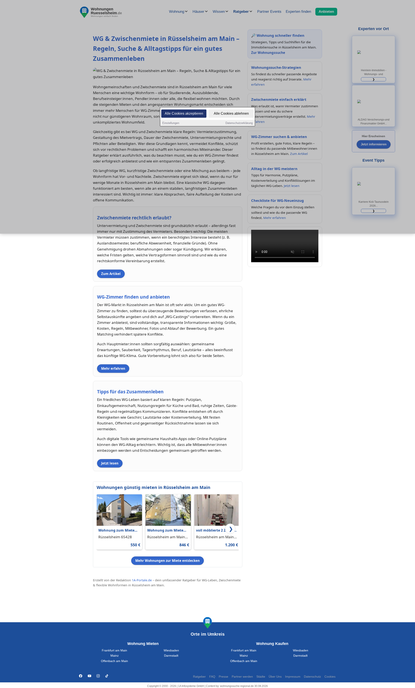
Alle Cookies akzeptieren (184, 113)
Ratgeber (199, 676)
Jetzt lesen (109, 463)
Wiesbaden (171, 650)
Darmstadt (171, 655)
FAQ (212, 676)
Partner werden (242, 676)
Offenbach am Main (114, 661)
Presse (223, 676)
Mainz (114, 655)
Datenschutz (312, 676)
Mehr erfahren (113, 368)
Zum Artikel (111, 274)
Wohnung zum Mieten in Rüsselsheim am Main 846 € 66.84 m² (166, 530)
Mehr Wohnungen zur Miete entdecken (167, 560)
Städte (260, 676)
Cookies (329, 676)
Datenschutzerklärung (239, 123)
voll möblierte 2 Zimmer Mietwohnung (216, 530)
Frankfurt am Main (114, 650)
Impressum (292, 676)
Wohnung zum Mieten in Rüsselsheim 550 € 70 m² (118, 530)
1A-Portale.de (142, 580)
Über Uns (275, 676)
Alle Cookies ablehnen (231, 113)
